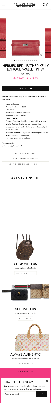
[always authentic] (25, 337)
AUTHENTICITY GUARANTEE (25, 159)
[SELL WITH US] (25, 292)
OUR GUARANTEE (25, 364)
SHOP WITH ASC (25, 372)
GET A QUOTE (25, 318)
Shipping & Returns (25, 154)
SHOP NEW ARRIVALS (25, 273)
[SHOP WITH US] (25, 247)
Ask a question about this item (25, 164)
